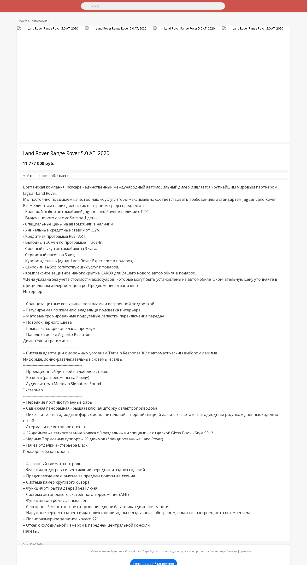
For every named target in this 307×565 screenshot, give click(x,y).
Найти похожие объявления (88, 178)
